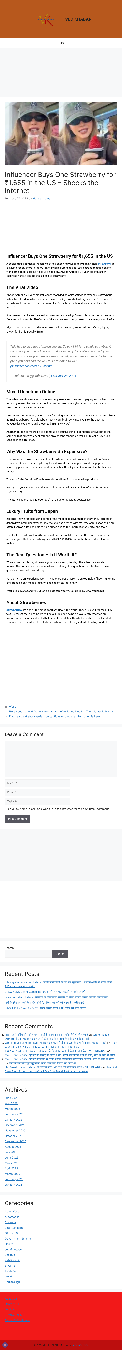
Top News (11, 1271)
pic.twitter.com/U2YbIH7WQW (31, 366)
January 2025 (13, 1184)
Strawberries (14, 610)
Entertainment (14, 1227)
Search (9, 948)
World (12, 706)
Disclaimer (11, 1309)
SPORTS (10, 1265)
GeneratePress (79, 1344)
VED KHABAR (78, 19)
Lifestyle (10, 1254)
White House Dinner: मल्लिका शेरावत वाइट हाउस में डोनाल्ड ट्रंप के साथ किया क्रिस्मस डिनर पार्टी (55, 1042)
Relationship (12, 1260)
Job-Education (14, 1249)
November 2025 (15, 1130)
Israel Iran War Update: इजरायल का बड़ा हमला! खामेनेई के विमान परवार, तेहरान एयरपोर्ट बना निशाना (56, 997)
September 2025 (15, 1141)
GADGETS (11, 1233)
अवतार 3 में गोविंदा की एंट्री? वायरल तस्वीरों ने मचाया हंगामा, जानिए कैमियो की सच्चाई (46, 1034)
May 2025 (11, 1163)
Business (10, 1222)
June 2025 (11, 1157)
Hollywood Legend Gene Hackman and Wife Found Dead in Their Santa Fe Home (61, 711)
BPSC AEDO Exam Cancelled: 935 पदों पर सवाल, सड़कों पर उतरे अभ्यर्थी (45, 991)
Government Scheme (18, 1238)
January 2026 (13, 1119)
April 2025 (11, 1168)
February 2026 (14, 1114)
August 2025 (13, 1146)
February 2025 (14, 1179)
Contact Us (12, 1304)
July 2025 (11, 1152)
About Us (11, 1298)
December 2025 (15, 1125)
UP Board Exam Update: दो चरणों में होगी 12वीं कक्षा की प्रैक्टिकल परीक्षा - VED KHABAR (53, 1067)
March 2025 (12, 1173)
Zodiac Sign (12, 1282)
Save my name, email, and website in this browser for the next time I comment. (59, 809)
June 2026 (11, 1098)
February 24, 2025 (63, 376)
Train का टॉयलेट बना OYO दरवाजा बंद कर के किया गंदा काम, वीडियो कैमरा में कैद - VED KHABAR (55, 1051)
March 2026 (12, 1108)
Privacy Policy (13, 1315)
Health (9, 1244)
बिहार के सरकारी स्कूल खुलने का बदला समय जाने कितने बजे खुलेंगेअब (42, 1063)
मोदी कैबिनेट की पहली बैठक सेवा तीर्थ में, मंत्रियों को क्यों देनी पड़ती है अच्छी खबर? (44, 1002)
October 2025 (13, 1135)
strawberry (104, 263)
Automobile (12, 1216)
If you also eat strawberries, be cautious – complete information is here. (55, 716)
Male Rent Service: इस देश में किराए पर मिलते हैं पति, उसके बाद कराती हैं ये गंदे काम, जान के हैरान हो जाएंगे (60, 1055)
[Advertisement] (61, 73)
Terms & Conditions (17, 1320)
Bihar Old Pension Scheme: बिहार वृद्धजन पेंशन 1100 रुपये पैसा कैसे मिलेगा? (46, 1008)
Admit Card (12, 1211)
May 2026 (11, 1103)
